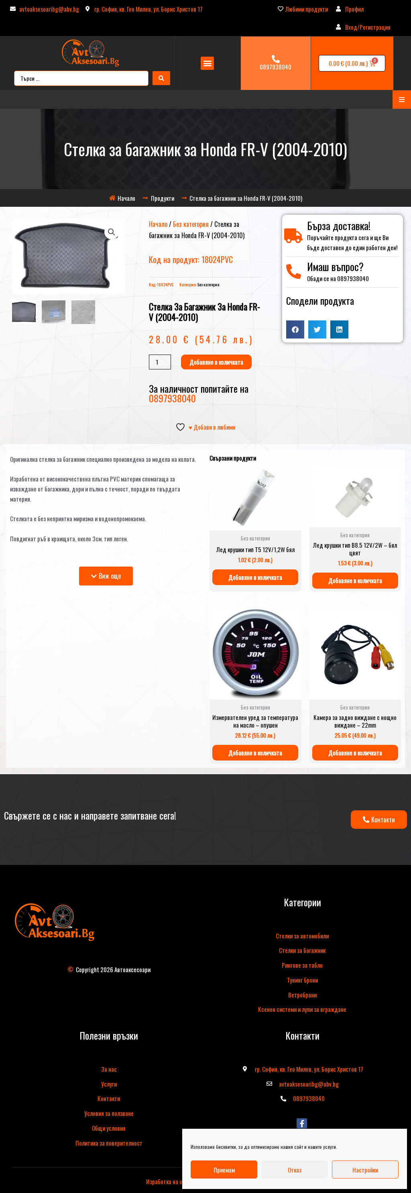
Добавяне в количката (216, 361)
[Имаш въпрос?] (293, 271)
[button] (207, 63)
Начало (158, 224)
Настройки (365, 1169)
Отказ (294, 1169)
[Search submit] (161, 78)
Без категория (191, 224)
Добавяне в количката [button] (255, 577)
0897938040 (275, 66)
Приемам (224, 1169)
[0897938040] (276, 59)
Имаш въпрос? (335, 266)
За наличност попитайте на (198, 393)
